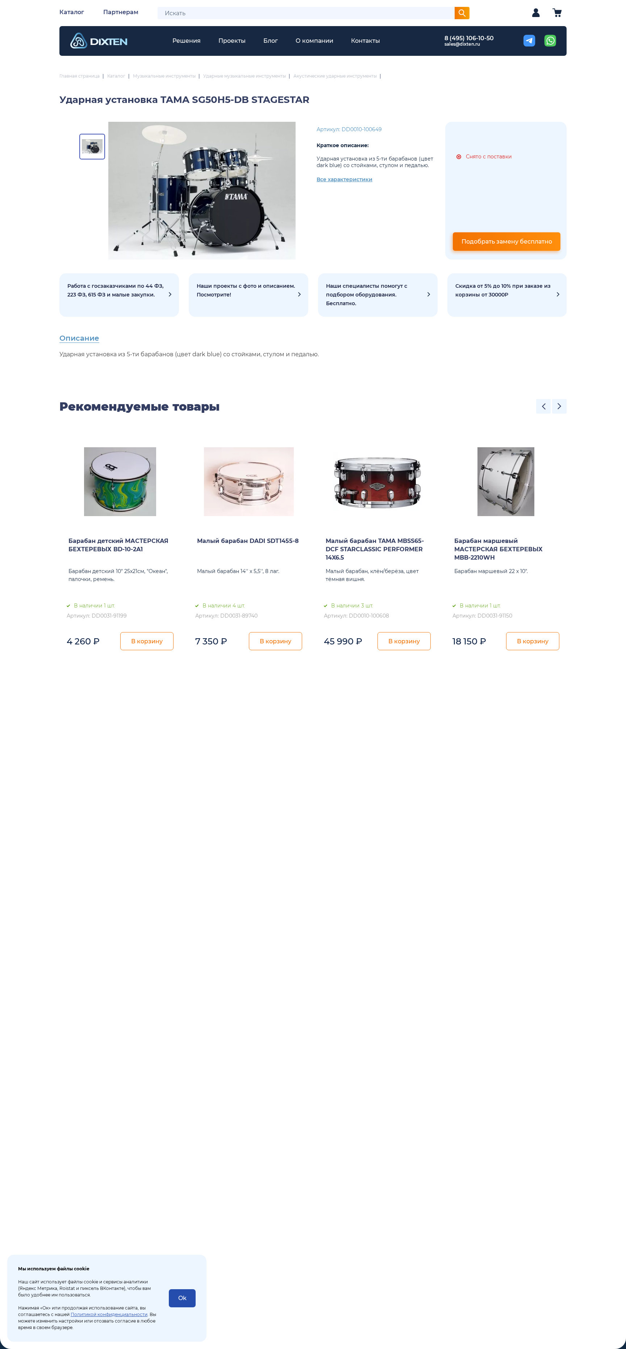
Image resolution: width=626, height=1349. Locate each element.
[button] (543, 406)
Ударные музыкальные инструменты (244, 76)
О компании (314, 40)
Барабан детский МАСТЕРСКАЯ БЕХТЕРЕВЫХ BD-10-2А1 (118, 545)
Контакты (365, 40)
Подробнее (119, 295)
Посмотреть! (248, 295)
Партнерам (120, 12)
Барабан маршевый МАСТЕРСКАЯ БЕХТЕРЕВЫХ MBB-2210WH (498, 549)
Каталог (71, 12)
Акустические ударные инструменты (335, 76)
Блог (270, 40)
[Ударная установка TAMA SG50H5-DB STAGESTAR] (202, 191)
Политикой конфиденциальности (109, 1314)
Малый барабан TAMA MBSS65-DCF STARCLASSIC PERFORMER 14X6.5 (375, 549)
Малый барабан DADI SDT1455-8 (248, 540)
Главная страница (79, 76)
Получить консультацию (378, 295)
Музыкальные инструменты (164, 76)
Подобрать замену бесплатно (507, 241)
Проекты (232, 40)
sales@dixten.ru (462, 44)
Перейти (507, 295)
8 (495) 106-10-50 (469, 38)
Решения (186, 40)
